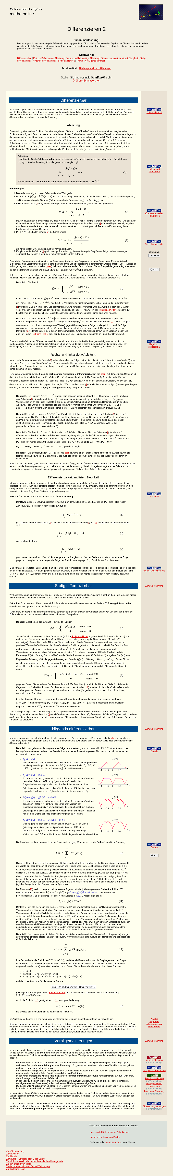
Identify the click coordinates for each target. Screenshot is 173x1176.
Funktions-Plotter (107, 310)
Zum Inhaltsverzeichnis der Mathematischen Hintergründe (34, 1161)
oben (103, 374)
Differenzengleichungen (154, 1106)
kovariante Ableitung (154, 1091)
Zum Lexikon (12, 1153)
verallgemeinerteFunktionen (154, 1084)
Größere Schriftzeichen (86, 80)
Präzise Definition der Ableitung (48, 58)
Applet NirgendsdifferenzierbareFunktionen (154, 1023)
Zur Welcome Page (15, 1169)
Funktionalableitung (154, 1078)
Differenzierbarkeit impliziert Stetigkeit (119, 58)
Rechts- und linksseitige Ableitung (82, 58)
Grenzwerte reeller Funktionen (154, 214)
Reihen (154, 847)
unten (48, 266)
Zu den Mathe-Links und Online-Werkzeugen (28, 1166)
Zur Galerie (11, 1156)
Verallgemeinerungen (95, 60)
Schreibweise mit (154, 244)
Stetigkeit (154, 496)
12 (36, 1000)
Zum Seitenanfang (154, 586)
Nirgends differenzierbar (44, 60)
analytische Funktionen (154, 1070)
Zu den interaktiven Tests (18, 1164)
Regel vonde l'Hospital (154, 345)
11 (56, 1000)
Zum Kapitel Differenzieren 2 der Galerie (109, 1132)
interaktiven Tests (113, 1142)
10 (31, 889)
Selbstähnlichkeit (66, 60)
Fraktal (80, 60)
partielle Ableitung (154, 1060)
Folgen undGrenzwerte (154, 170)
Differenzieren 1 (154, 112)
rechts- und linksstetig (154, 570)
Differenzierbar (24, 58)
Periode (154, 751)
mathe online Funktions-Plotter (105, 1137)
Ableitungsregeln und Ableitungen (95, 68)
